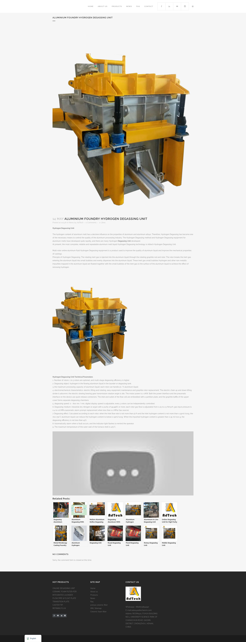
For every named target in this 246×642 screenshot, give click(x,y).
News (71, 223)
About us (94, 592)
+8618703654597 (142, 607)
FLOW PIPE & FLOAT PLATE (64, 598)
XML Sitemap (96, 608)
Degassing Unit (124, 241)
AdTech (80, 223)
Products (94, 595)
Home (92, 588)
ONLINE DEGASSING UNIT (64, 588)
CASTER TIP (58, 605)
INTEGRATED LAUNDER (63, 595)
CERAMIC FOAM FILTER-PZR (64, 592)
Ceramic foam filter (98, 612)
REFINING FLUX (59, 608)
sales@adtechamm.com (141, 610)
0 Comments (91, 223)
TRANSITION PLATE (61, 602)
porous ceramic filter (99, 605)
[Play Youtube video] (123, 471)
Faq (91, 602)
